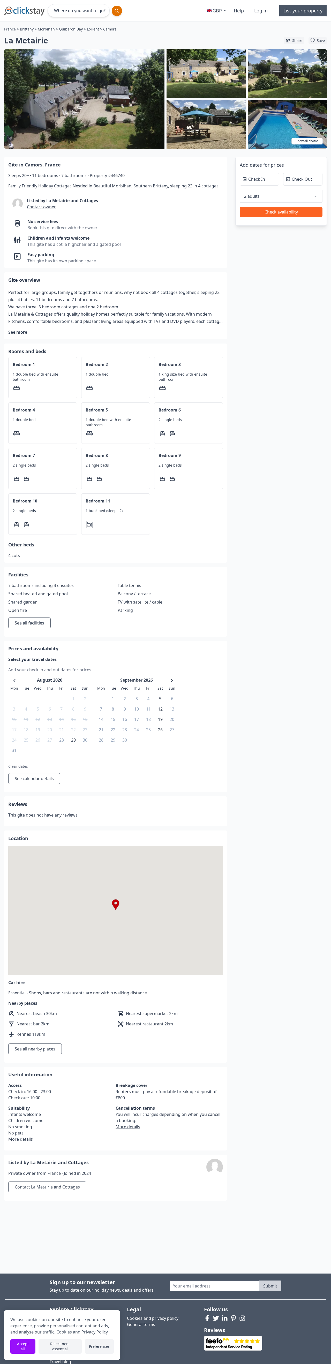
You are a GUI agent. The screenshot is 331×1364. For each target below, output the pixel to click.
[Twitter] (216, 1318)
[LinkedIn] (225, 1318)
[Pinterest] (233, 1318)
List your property (302, 10)
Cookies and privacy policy (152, 1318)
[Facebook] (207, 1318)
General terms (141, 1324)
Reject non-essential (60, 1346)
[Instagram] (242, 1318)
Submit (270, 1286)
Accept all (23, 1346)
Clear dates (18, 766)
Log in (261, 10)
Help (239, 10)
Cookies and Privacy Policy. (82, 1332)
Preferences (99, 1346)
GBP (217, 10)
